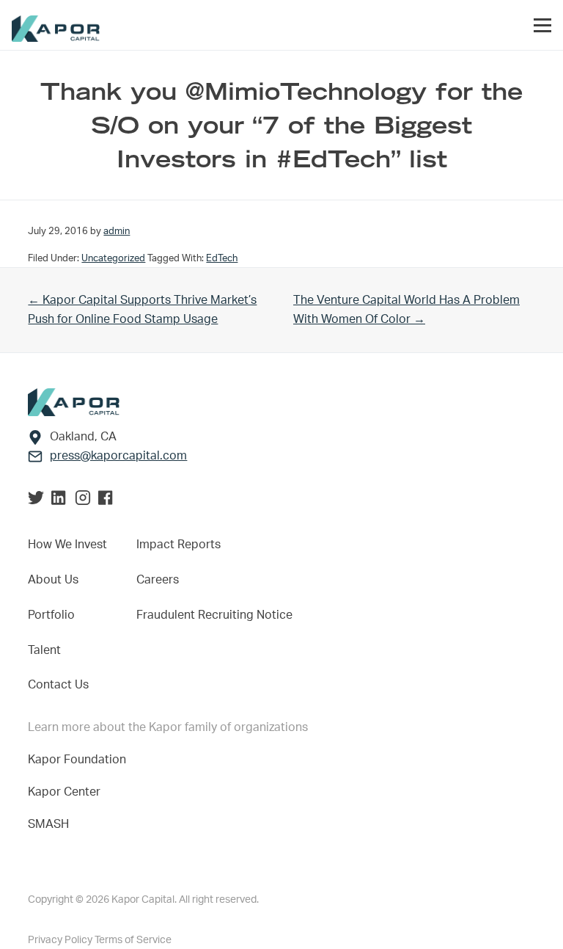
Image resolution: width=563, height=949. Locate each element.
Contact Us (58, 685)
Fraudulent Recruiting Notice (214, 615)
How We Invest (67, 544)
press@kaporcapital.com (118, 456)
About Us (53, 580)
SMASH (48, 824)
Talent (44, 650)
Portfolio (51, 615)
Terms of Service (133, 940)
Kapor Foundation (80, 760)
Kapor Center (67, 792)
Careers (157, 580)
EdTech (222, 258)
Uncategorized (113, 258)
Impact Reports (178, 544)
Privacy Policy (61, 940)
